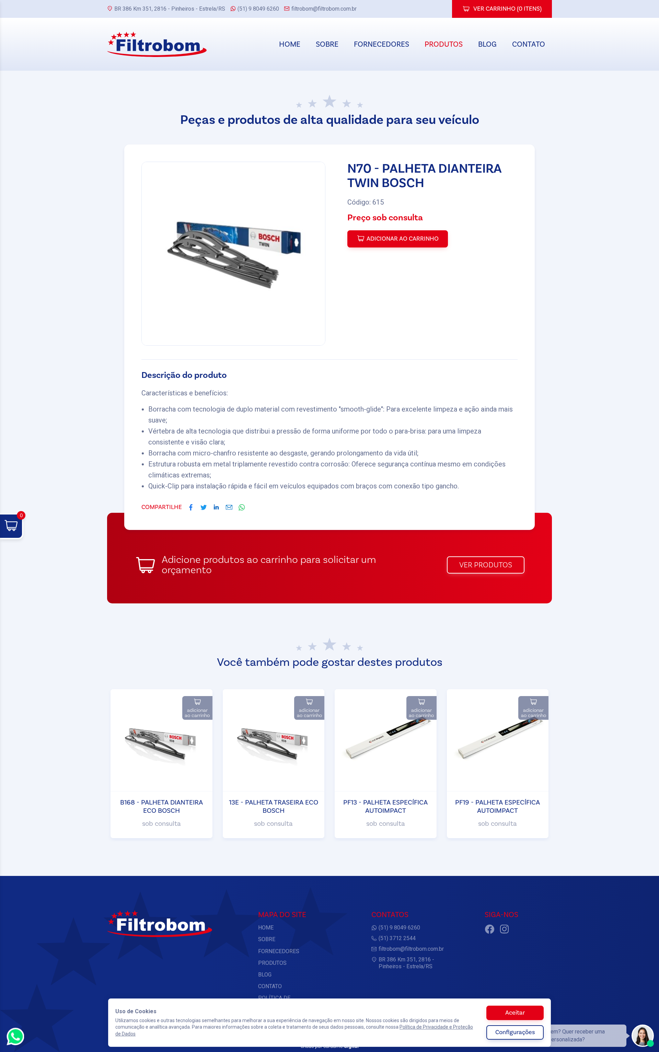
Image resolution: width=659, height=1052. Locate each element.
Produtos (444, 44)
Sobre (327, 44)
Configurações (515, 1032)
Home (289, 44)
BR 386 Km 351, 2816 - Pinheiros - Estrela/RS (169, 8)
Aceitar (515, 1013)
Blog (487, 44)
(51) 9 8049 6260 (258, 8)
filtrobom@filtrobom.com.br (324, 8)
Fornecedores (381, 44)
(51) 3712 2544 (397, 938)
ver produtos (485, 565)
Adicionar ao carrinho (403, 239)
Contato (528, 44)
